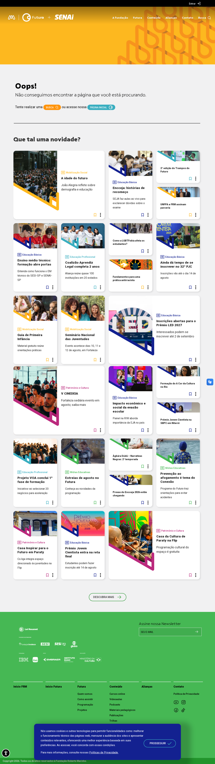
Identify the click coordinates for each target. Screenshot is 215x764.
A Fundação (120, 17)
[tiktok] (184, 710)
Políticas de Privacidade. (103, 752)
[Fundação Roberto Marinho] (11, 17)
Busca (202, 17)
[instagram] (184, 702)
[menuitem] (195, 3)
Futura (137, 17)
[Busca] (208, 17)
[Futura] (33, 17)
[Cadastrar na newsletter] (197, 632)
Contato (187, 17)
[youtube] (177, 702)
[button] (95, 215)
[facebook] (177, 710)
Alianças (171, 17)
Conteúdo (153, 17)
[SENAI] (65, 17)
